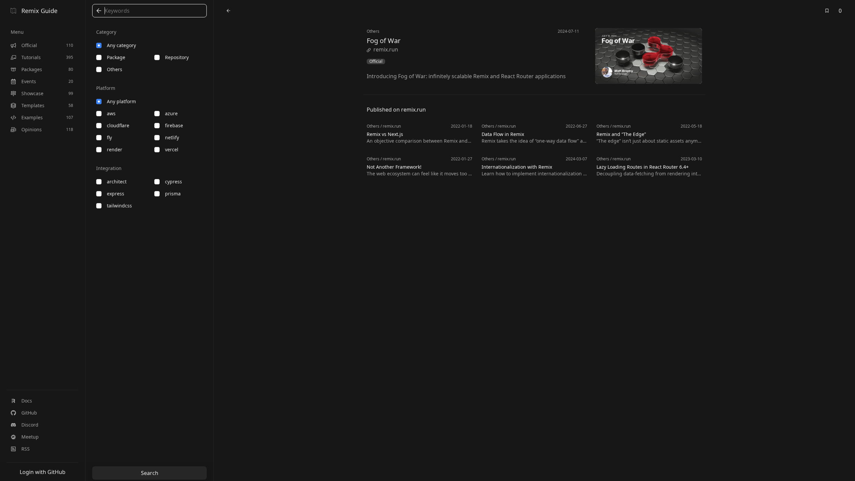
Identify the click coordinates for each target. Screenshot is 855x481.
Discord (29, 425)
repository (177, 57)
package (116, 57)
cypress (173, 181)
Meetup (30, 437)
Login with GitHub (42, 472)
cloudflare (118, 125)
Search (149, 473)
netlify (172, 137)
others (114, 69)
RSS (25, 449)
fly (109, 137)
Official (375, 61)
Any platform (121, 101)
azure (171, 113)
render (114, 149)
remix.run (385, 49)
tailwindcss (119, 205)
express (115, 193)
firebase (174, 125)
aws (111, 113)
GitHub (29, 413)
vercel (171, 149)
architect (117, 181)
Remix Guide (39, 11)
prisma (173, 193)
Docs (26, 400)
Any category (121, 45)
